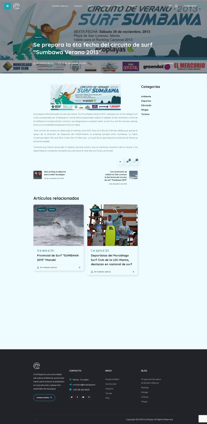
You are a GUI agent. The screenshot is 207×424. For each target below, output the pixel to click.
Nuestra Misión (112, 379)
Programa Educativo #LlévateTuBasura (151, 381)
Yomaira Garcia (46, 63)
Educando (146, 105)
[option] (59, 240)
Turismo (52, 210)
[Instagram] (89, 397)
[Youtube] (83, 397)
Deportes (38, 37)
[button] (169, 6)
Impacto (109, 389)
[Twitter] (71, 397)
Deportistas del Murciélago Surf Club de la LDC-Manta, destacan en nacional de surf (111, 260)
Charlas (144, 397)
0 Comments (168, 63)
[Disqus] (85, 310)
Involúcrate (110, 384)
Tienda (108, 393)
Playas (144, 401)
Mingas (144, 109)
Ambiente (146, 96)
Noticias (145, 387)
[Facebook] (77, 397)
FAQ (107, 398)
